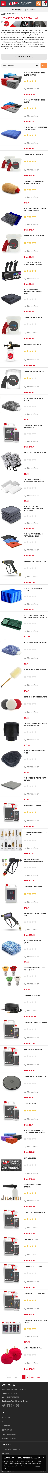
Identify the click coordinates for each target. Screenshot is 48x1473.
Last (39, 1377)
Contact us (7, 1430)
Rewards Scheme (9, 1438)
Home (3, 14)
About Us (6, 1417)
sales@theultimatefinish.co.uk (17, 1401)
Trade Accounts (9, 1434)
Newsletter (7, 1426)
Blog (4, 1421)
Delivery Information (11, 1449)
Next (32, 1377)
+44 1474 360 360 (12, 1397)
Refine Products (23, 57)
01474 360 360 (13, 1393)
